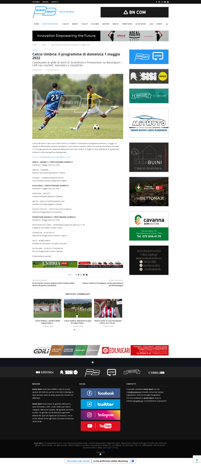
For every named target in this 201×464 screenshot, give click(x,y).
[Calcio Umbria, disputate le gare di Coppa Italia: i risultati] (78, 308)
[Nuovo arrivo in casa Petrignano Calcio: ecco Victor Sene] (108, 308)
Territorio (127, 24)
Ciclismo (95, 24)
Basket (75, 24)
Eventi (159, 24)
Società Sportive (50, 24)
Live (151, 24)
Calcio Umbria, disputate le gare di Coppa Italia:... (77, 322)
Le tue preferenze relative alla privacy (111, 461)
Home (36, 24)
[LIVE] (34, 149)
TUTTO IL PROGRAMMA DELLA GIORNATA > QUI (51, 157)
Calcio (66, 24)
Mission (45, 2)
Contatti (54, 2)
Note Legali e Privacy (110, 448)
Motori (106, 24)
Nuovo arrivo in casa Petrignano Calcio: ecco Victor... (108, 322)
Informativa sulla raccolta (78, 461)
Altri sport (141, 24)
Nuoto (116, 24)
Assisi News (63, 443)
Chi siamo (36, 2)
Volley (85, 24)
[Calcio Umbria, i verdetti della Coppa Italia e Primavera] (47, 308)
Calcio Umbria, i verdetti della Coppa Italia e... (47, 322)
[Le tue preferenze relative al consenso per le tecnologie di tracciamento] (197, 460)
